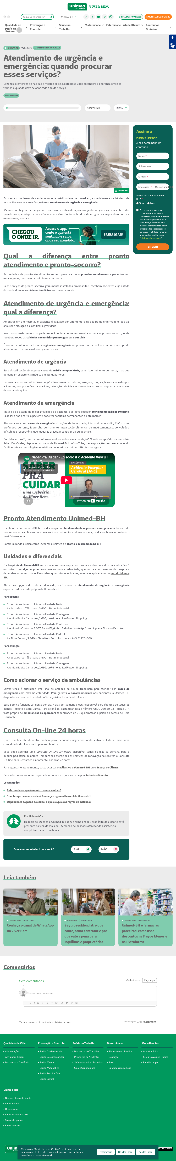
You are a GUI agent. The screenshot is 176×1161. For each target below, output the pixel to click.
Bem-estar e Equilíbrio (17, 1062)
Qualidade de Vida (13, 27)
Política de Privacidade (150, 238)
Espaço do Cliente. (108, 767)
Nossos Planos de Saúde (18, 1097)
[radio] (140, 203)
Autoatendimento (97, 775)
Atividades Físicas (15, 1056)
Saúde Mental (47, 1062)
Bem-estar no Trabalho (86, 1051)
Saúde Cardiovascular (51, 1051)
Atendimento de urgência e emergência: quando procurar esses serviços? (57, 66)
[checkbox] (152, 203)
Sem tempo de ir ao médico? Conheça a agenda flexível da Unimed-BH (49, 796)
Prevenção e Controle (37, 27)
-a (5, 17)
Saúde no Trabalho (64, 27)
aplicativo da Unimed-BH (74, 767)
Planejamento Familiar (121, 1051)
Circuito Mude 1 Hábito (155, 1056)
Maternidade (93, 25)
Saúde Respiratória (50, 1073)
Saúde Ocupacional (84, 1067)
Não (104, 849)
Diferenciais (11, 1108)
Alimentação (12, 1051)
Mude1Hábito (131, 25)
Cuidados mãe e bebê (120, 1067)
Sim (76, 849)
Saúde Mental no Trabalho (88, 1062)
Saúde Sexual (47, 1078)
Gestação (114, 1056)
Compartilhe (93, 108)
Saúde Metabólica (49, 1067)
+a (9, 17)
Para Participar (151, 1062)
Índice (120, 108)
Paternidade (113, 25)
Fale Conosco (12, 1125)
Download (123, 190)
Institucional (12, 1103)
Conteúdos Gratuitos (152, 27)
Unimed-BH (77, 7)
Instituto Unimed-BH (16, 1114)
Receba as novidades (131, 17)
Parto (111, 1062)
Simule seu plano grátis (158, 17)
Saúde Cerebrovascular (52, 1056)
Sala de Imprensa (14, 1119)
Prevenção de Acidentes (87, 1056)
